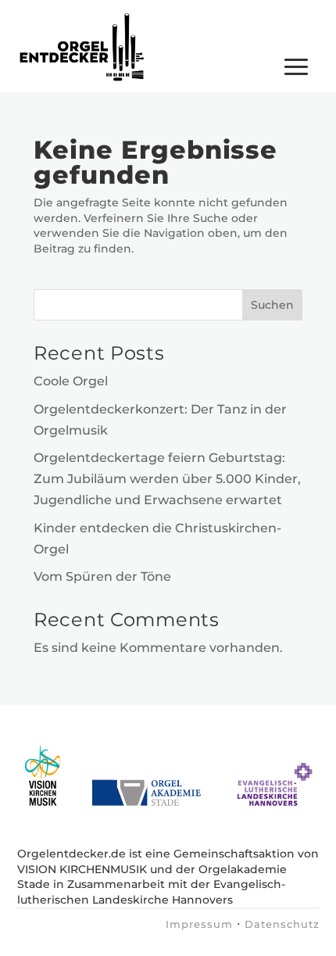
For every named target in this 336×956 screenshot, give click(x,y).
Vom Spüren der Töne (102, 576)
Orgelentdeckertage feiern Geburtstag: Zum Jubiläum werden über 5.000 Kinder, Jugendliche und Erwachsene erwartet (167, 478)
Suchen (272, 305)
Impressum (199, 924)
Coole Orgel (71, 381)
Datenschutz (282, 924)
